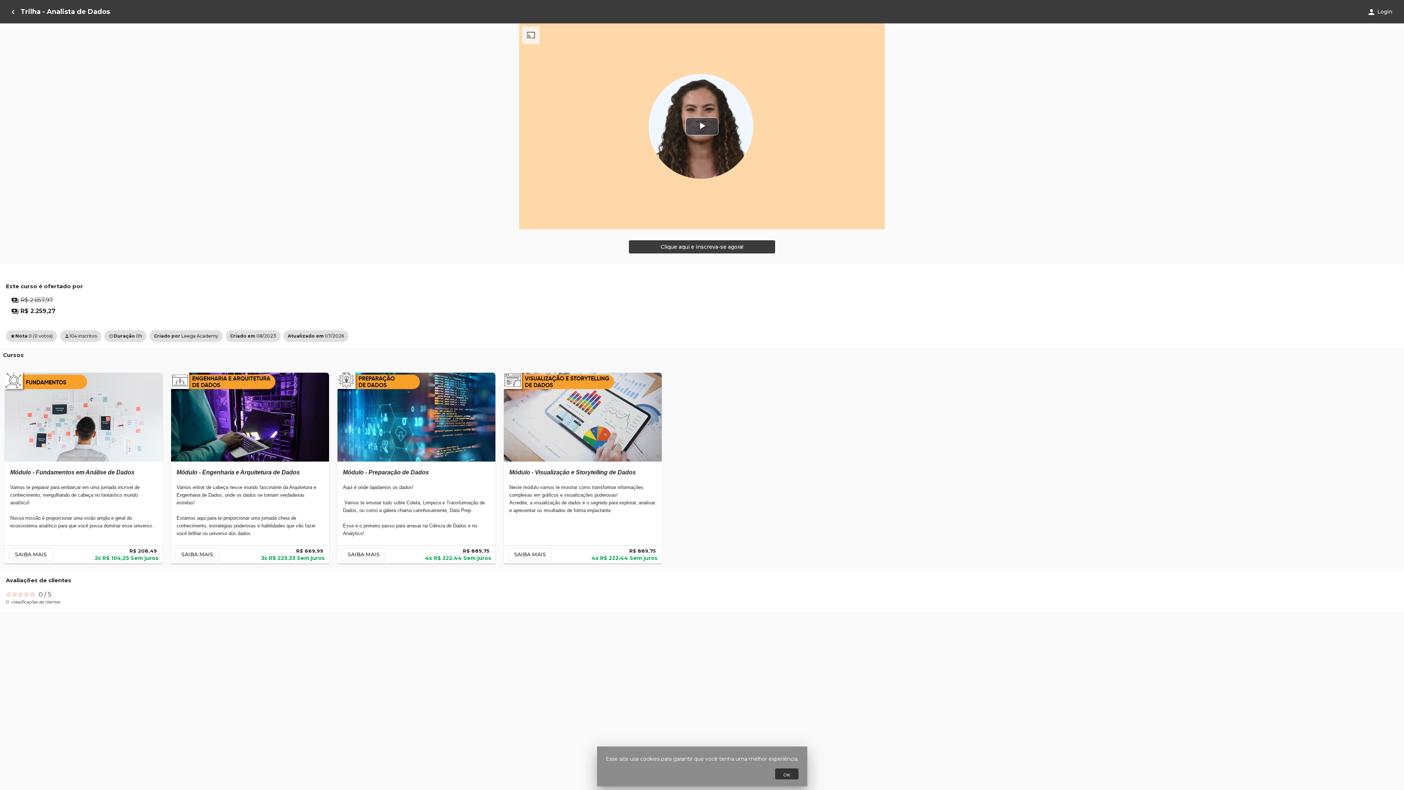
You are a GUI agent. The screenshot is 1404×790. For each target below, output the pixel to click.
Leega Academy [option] (186, 336)
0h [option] (125, 336)
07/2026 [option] (316, 336)
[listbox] (702, 336)
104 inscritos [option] (80, 336)
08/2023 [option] (253, 336)
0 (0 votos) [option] (31, 336)
